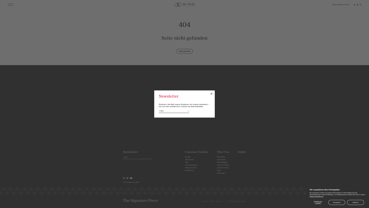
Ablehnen (356, 202)
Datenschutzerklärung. (317, 196)
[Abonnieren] (187, 111)
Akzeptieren (337, 202)
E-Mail (161, 111)
